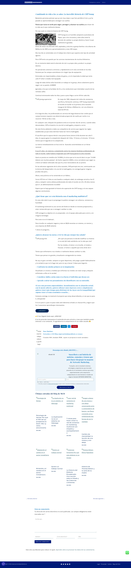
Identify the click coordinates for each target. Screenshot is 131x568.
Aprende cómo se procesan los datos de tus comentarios (75, 550)
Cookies (110, 564)
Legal (98, 564)
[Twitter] (63, 564)
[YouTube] (67, 564)
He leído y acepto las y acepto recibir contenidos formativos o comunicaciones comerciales (64, 383)
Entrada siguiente (99, 498)
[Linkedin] (69, 564)
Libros (103, 2)
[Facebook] (61, 564)
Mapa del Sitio (116, 564)
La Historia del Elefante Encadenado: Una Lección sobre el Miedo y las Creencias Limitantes (73, 476)
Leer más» (38, 430)
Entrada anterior (31, 498)
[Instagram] (65, 564)
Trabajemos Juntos (94, 2)
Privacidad (104, 564)
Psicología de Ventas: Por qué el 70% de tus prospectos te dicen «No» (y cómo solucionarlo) (42, 422)
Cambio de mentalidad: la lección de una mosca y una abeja (87, 438)
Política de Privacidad (53, 383)
